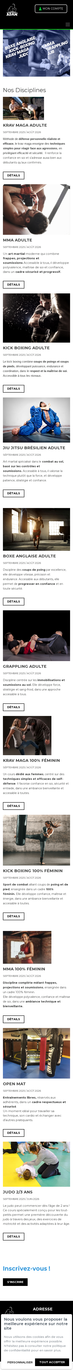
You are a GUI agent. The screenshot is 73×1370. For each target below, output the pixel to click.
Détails (13, 175)
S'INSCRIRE (15, 1282)
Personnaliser (20, 1362)
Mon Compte (52, 8)
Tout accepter (52, 1362)
